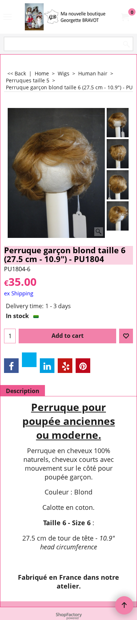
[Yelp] (65, 365)
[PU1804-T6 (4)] (117, 216)
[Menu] (7, 17)
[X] (29, 359)
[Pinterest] (83, 365)
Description (22, 391)
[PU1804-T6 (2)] (117, 153)
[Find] (126, 44)
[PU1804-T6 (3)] (117, 184)
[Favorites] (126, 336)
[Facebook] (11, 365)
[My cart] (124, 16)
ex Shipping (18, 293)
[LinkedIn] (47, 365)
